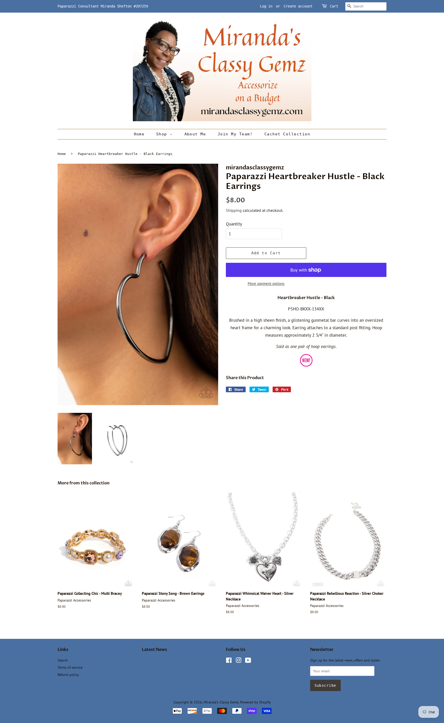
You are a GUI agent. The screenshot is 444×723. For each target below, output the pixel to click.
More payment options (266, 283)
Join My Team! (235, 134)
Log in (266, 6)
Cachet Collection (287, 134)
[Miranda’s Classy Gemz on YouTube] (248, 661)
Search (63, 660)
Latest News (154, 649)
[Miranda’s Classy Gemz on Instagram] (238, 661)
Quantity (234, 224)
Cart (334, 6)
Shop (163, 134)
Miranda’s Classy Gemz (220, 702)
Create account (298, 6)
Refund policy (68, 674)
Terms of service (70, 667)
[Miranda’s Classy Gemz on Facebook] (229, 661)
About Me (195, 134)
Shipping (234, 210)
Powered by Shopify (255, 702)
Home (139, 134)
